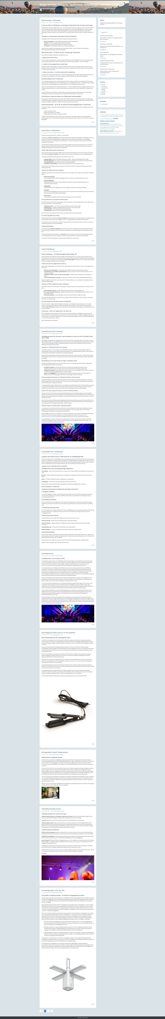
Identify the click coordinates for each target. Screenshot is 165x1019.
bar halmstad (106, 114)
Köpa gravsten (109, 125)
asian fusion (102, 114)
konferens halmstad (103, 125)
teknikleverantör (107, 131)
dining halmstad (116, 116)
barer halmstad (110, 114)
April (102, 89)
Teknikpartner (48, 553)
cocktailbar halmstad (110, 116)
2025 (102, 84)
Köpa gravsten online (115, 125)
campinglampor (104, 116)
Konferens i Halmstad (50, 130)
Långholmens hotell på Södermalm (49, 768)
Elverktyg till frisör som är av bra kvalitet (58, 633)
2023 (102, 94)
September (103, 88)
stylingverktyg (102, 128)
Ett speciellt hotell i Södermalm (55, 752)
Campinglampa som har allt (53, 890)
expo (105, 118)
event (103, 118)
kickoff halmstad (118, 124)
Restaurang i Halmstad (51, 20)
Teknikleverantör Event (51, 809)
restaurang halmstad (111, 127)
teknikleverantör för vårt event (55, 849)
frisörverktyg (108, 118)
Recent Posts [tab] (104, 32)
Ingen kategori (56, 22)
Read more (103, 41)
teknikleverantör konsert (118, 131)
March (102, 91)
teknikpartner (45, 565)
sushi (106, 128)
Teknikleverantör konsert (52, 331)
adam (62, 22)
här (60, 603)
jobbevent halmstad (112, 124)
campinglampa (116, 114)
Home (121, 4)
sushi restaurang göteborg (111, 128)
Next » (50, 1011)
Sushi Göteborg (48, 249)
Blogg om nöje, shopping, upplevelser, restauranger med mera (75, 4)
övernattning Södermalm (104, 127)
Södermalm (117, 127)
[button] (124, 4)
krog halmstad (120, 125)
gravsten (111, 118)
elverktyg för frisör (72, 660)
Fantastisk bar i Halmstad (52, 452)
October (103, 86)
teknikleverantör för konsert (49, 349)
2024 (102, 92)
